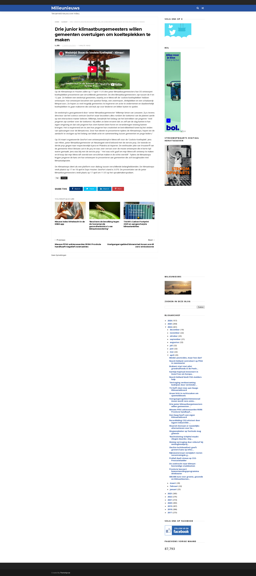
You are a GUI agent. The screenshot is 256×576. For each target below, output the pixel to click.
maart (173, 483)
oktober (174, 336)
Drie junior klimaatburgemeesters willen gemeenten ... (185, 405)
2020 (170, 503)
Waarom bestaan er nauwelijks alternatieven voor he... (184, 427)
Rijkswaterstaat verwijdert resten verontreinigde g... (185, 454)
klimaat (64, 22)
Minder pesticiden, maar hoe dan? (185, 357)
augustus (175, 342)
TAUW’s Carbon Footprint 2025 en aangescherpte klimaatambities (136, 224)
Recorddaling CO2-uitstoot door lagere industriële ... (184, 421)
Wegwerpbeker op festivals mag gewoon (185, 432)
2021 (170, 500)
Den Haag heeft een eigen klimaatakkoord (182, 416)
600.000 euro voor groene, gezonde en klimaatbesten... (186, 477)
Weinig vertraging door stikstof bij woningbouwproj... (186, 443)
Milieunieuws (65, 8)
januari (173, 489)
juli (171, 345)
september (175, 339)
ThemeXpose (65, 573)
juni (172, 348)
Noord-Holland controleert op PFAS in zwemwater (186, 362)
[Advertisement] (185, 230)
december (175, 329)
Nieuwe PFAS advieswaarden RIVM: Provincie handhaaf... (186, 410)
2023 (170, 493)
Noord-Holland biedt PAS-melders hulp (185, 378)
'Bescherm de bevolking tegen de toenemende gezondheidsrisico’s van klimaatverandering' (104, 225)
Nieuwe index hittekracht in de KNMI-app (70, 222)
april (172, 355)
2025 (170, 324)
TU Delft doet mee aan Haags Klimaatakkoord (183, 389)
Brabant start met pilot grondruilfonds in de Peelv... (183, 367)
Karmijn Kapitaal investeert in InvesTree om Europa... (183, 372)
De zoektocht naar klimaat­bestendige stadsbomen (182, 464)
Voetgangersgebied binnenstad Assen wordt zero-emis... (184, 399)
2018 (170, 509)
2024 (170, 327)
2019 (170, 506)
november (175, 333)
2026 (170, 320)
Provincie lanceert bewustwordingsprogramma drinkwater (184, 471)
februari (174, 486)
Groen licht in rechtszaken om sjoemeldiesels (183, 394)
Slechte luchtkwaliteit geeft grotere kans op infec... (183, 448)
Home (57, 22)
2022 (170, 496)
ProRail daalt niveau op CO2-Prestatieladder (183, 459)
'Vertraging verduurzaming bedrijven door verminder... (183, 383)
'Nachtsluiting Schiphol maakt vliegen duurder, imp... (184, 437)
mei (172, 352)
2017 (170, 512)
